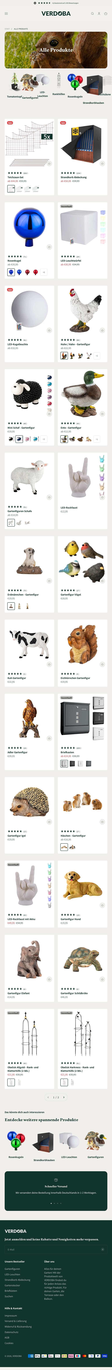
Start (7, 28)
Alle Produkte (21, 28)
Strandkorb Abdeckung (74, 177)
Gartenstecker (12, 1285)
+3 (44, 439)
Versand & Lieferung (16, 1321)
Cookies (9, 1343)
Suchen (9, 1296)
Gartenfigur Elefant (19, 993)
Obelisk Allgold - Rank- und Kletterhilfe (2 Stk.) (23, 1068)
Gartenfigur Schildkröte (74, 993)
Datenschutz (11, 1332)
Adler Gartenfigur (17, 752)
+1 (97, 439)
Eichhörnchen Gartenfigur (75, 678)
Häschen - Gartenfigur (73, 835)
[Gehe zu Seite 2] (63, 1097)
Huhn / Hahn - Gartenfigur (75, 344)
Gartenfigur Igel (17, 835)
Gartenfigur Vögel (71, 594)
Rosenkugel (14, 260)
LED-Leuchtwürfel (71, 260)
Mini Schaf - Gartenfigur (21, 427)
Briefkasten (67, 752)
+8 (44, 272)
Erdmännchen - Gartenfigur (23, 594)
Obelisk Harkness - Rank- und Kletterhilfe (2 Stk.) (77, 1068)
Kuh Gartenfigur (17, 678)
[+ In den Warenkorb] (49, 163)
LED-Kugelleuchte (18, 344)
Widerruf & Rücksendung (18, 1326)
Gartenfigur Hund (71, 919)
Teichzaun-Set (15, 177)
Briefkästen (11, 1290)
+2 (97, 355)
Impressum (11, 1315)
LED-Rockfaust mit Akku (21, 919)
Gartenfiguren (12, 1268)
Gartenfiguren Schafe (20, 511)
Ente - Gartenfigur (71, 427)
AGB (7, 1337)
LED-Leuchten (12, 1274)
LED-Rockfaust (69, 507)
